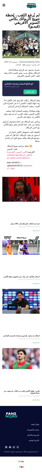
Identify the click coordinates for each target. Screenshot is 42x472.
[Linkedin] (6, 447)
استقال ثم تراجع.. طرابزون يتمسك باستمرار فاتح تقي (21, 336)
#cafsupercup (13, 155)
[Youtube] (10, 447)
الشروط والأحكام (33, 435)
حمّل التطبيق (30, 92)
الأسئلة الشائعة (34, 440)
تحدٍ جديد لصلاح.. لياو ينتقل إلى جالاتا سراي (25, 224)
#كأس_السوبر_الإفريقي (18, 152)
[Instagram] (17, 447)
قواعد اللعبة (35, 424)
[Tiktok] (14, 447)
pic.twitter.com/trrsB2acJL (18, 158)
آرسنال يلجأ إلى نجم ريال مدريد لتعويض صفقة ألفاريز (22, 277)
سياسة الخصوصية (33, 430)
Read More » (36, 231)
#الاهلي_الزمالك (25, 155)
